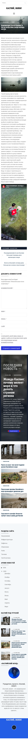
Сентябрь (8, 584)
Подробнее (13, 431)
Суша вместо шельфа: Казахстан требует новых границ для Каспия (19, 656)
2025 (4, 571)
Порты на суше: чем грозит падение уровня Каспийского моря (19, 633)
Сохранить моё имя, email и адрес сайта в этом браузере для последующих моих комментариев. (14, 339)
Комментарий (7, 288)
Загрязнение (5, 536)
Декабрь (7, 573)
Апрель (7, 603)
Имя (3, 311)
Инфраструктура (7, 539)
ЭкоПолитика (17, 375)
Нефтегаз (4, 543)
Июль (7, 592)
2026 (4, 567)
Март (6, 606)
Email (3, 319)
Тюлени (4, 554)
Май (6, 599)
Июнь (7, 595)
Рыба (13, 22)
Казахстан (13, 248)
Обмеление (6, 461)
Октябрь (7, 581)
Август (7, 588)
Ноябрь (7, 577)
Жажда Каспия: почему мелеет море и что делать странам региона (13, 387)
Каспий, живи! (14, 8)
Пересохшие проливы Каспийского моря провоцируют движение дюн (19, 645)
